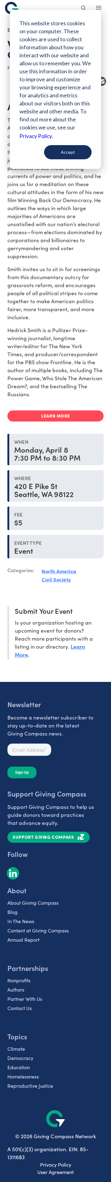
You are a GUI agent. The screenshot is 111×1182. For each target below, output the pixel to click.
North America (59, 571)
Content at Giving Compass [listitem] (38, 930)
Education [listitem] (18, 1067)
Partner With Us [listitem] (24, 999)
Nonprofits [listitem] (19, 980)
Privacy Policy (55, 1164)
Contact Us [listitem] (19, 1008)
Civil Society (56, 579)
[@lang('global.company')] (11, 8)
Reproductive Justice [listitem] (30, 1085)
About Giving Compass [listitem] (33, 902)
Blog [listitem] (12, 912)
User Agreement (55, 1172)
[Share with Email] (101, 81)
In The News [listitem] (20, 921)
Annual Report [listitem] (23, 939)
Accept (68, 152)
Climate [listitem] (16, 1048)
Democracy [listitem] (20, 1058)
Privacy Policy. (36, 136)
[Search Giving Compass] (83, 8)
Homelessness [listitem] (23, 1076)
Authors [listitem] (15, 989)
